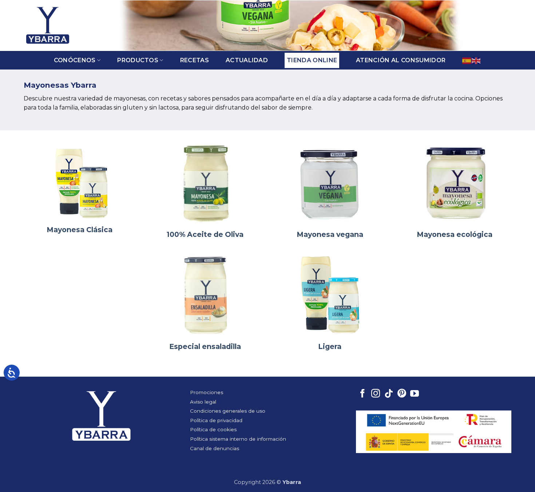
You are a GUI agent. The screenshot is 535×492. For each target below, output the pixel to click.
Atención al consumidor (400, 60)
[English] (476, 60)
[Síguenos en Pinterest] (401, 394)
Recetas (194, 60)
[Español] (467, 60)
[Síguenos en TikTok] (388, 394)
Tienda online (312, 60)
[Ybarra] (48, 25)
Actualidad (247, 60)
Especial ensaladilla (205, 346)
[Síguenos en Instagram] (375, 394)
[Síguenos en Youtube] (414, 394)
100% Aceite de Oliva (205, 234)
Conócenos (75, 60)
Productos (137, 60)
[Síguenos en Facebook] (362, 394)
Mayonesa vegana (330, 234)
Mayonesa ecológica (454, 234)
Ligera (329, 346)
